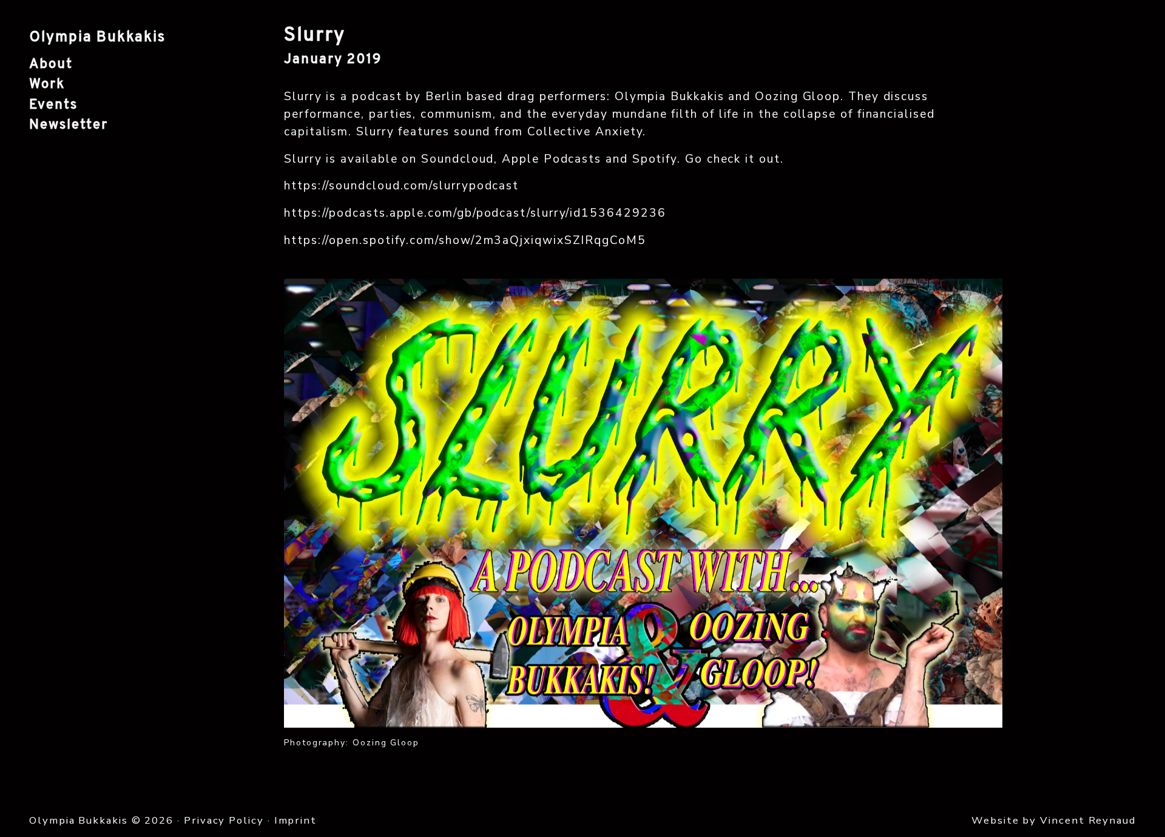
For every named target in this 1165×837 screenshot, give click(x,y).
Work (47, 84)
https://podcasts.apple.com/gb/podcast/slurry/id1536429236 (475, 213)
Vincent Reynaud (1088, 820)
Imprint (295, 820)
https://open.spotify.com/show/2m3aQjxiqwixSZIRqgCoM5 (465, 240)
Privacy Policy (224, 820)
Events (53, 105)
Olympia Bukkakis (97, 38)
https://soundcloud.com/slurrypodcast (401, 186)
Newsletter (68, 125)
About (51, 64)
